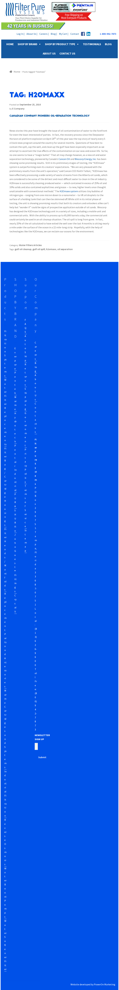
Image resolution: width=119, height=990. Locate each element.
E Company (18, 108)
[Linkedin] (88, 34)
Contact (74, 33)
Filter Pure (50, 16)
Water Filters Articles (30, 245)
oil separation (65, 249)
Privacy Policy (26, 465)
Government (26, 429)
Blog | (54, 33)
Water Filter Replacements (5, 412)
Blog (36, 367)
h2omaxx (51, 249)
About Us (35, 387)
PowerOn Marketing (104, 984)
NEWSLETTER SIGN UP (42, 737)
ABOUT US (49, 53)
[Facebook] (83, 34)
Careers (36, 350)
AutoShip (26, 348)
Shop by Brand (27, 44)
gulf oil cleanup (23, 249)
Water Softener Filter (5, 945)
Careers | (44, 33)
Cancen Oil (64, 159)
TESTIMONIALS (92, 44)
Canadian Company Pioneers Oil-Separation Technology (49, 116)
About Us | (31, 33)
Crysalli (15, 603)
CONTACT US (67, 53)
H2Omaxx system (69, 191)
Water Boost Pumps (5, 892)
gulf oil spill (39, 249)
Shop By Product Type (60, 44)
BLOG (108, 44)
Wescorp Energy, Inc (85, 159)
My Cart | (63, 33)
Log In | (20, 33)
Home (17, 71)
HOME (10, 44)
